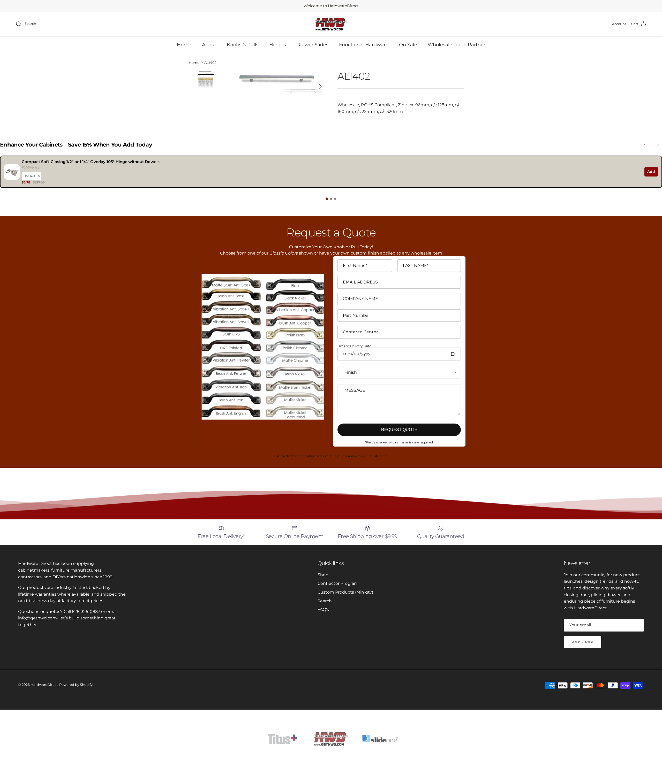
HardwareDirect (44, 684)
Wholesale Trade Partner (456, 45)
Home (184, 45)
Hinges (277, 45)
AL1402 (210, 63)
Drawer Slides (312, 45)
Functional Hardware (363, 45)
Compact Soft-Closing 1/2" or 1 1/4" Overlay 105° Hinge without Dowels (91, 161)
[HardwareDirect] (331, 24)
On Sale (408, 45)
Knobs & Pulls (243, 45)
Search (325, 600)
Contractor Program (338, 583)
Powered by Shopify (76, 684)
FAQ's (323, 609)
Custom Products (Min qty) (345, 592)
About (209, 45)
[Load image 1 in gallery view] (280, 83)
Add (651, 171)
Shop (323, 574)
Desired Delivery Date (354, 346)
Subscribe (582, 642)
